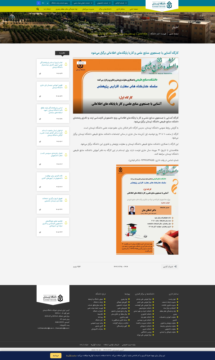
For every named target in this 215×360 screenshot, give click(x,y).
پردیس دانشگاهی (146, 332)
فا (38, 3)
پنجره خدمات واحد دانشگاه (60, 3)
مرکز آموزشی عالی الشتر (144, 302)
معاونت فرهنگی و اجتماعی (168, 332)
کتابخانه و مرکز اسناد (169, 308)
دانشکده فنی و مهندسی (144, 320)
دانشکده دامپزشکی (145, 326)
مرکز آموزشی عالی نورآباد (144, 335)
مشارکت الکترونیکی (97, 329)
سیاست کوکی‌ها (96, 344)
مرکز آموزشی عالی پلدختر (143, 299)
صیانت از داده (84, 344)
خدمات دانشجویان (102, 3)
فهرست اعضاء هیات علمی (95, 308)
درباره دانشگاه (101, 294)
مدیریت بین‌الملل (88, 9)
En (43, 3)
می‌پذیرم (56, 355)
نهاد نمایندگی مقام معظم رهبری (66, 9)
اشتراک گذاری (168, 266)
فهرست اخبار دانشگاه (158, 33)
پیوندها (127, 294)
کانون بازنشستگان (122, 326)
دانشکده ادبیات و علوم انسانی (142, 311)
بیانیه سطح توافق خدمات (95, 305)
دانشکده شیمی (147, 329)
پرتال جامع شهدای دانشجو (119, 311)
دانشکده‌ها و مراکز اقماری (144, 294)
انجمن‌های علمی (122, 308)
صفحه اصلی (134, 9)
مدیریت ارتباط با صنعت (169, 302)
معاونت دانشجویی (170, 329)
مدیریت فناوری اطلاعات (169, 305)
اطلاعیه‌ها (100, 314)
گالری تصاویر (99, 326)
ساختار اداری (173, 294)
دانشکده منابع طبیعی (145, 308)
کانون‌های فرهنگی (122, 302)
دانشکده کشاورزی (146, 314)
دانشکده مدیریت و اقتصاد (143, 323)
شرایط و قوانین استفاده (111, 344)
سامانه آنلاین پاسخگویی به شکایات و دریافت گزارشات (120, 321)
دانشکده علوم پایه (146, 317)
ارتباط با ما (47, 9)
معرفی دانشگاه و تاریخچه (95, 299)
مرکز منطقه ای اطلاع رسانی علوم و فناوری (119, 315)
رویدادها (100, 317)
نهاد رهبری (124, 299)
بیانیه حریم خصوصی (97, 323)
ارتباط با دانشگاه (98, 302)
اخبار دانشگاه (99, 320)
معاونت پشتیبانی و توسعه (168, 326)
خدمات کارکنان (119, 3)
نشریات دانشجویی (121, 305)
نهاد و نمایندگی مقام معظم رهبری (168, 312)
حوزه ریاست (172, 299)
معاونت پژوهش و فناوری (168, 323)
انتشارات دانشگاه (98, 311)
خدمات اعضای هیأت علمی (82, 3)
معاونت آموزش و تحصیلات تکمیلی (168, 318)
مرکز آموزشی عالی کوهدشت (143, 305)
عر (47, 3)
